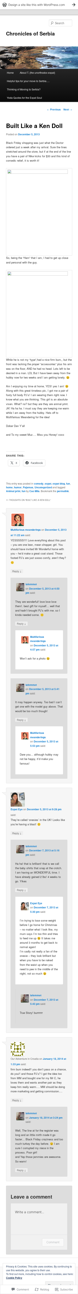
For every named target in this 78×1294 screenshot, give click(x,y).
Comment (52, 1242)
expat (48, 483)
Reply (16, 571)
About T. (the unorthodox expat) (37, 72)
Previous (54, 109)
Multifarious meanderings (26, 530)
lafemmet (31, 584)
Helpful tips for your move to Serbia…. (28, 81)
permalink (63, 491)
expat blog (59, 483)
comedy (38, 483)
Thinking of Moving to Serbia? (24, 89)
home (9, 487)
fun (68, 483)
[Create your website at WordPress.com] (39, 4)
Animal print (13, 491)
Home (10, 72)
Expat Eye (17, 809)
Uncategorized (43, 487)
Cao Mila (34, 491)
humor (18, 487)
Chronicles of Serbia (30, 33)
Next (67, 109)
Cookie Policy (14, 1278)
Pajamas (28, 487)
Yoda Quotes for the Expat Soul (24, 97)
